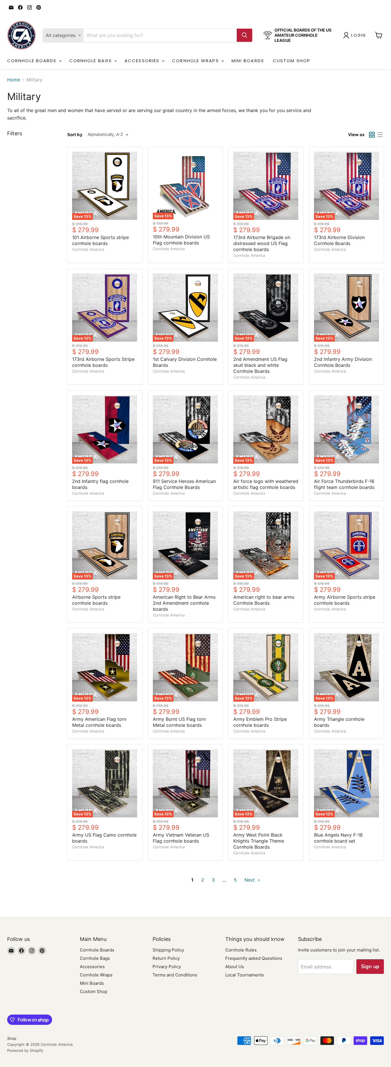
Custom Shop (291, 61)
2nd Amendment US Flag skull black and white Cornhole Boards (260, 365)
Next (250, 880)
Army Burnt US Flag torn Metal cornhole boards (179, 722)
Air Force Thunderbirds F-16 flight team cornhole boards (344, 484)
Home (13, 79)
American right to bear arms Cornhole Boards (263, 600)
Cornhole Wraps (196, 61)
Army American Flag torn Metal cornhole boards (99, 722)
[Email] (11, 7)
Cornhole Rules (241, 950)
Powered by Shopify (25, 1050)
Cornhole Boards (32, 61)
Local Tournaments (244, 975)
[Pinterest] (39, 7)
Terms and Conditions (175, 975)
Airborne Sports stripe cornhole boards (96, 600)
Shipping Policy (168, 950)
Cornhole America (88, 249)
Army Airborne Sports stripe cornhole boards (344, 600)
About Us (234, 966)
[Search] (244, 35)
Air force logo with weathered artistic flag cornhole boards (265, 484)
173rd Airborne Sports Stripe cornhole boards (103, 362)
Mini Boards (248, 61)
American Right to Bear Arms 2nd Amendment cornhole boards (184, 603)
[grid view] (372, 135)
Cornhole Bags (91, 61)
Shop (11, 1038)
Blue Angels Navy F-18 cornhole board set (338, 838)
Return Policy (166, 958)
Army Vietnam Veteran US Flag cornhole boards (181, 838)
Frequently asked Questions (253, 958)
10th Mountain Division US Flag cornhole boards (181, 240)
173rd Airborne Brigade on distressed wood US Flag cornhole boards (261, 243)
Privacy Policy (167, 966)
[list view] (380, 135)
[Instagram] (29, 7)
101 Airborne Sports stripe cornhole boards (100, 240)
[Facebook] (20, 7)
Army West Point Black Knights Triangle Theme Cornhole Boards (258, 841)
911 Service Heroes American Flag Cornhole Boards (184, 484)
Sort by (74, 134)
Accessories (143, 61)
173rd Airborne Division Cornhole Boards (339, 240)
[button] (355, 35)
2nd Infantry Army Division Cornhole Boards (343, 362)
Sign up (370, 966)
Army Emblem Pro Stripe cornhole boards (260, 722)
